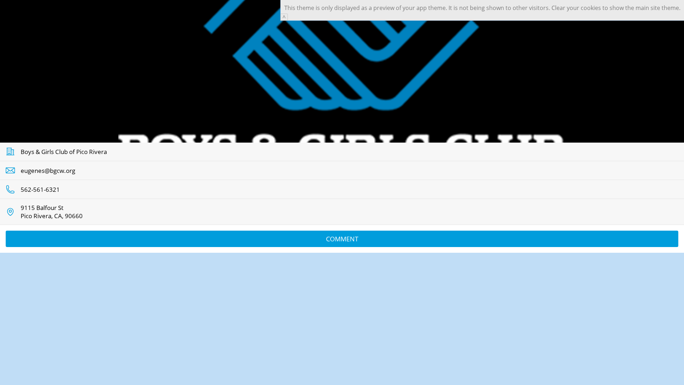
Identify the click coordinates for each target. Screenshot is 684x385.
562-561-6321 (40, 189)
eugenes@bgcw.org (48, 170)
